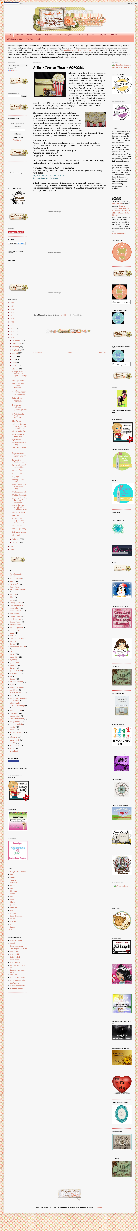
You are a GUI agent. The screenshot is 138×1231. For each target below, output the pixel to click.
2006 (13, 549)
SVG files (48, 34)
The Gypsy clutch (18, 512)
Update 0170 (17, 440)
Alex (12, 875)
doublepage (15, 630)
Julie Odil (13, 908)
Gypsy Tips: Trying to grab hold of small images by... (19, 507)
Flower (13, 644)
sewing (13, 727)
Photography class (19, 431)
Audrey (13, 880)
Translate (15, 70)
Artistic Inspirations (18, 590)
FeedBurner (17, 140)
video (12, 748)
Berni (12, 888)
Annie (12, 877)
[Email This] (71, 315)
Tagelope (15, 476)
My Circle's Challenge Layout (19, 461)
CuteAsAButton (16, 616)
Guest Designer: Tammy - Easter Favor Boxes (19, 455)
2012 (13, 331)
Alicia (12, 581)
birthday (13, 594)
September (16, 350)
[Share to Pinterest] (81, 315)
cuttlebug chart (16, 619)
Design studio (15, 622)
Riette (12, 919)
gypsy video (15, 662)
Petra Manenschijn (17, 980)
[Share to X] (76, 315)
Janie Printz (14, 952)
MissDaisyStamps (17, 693)
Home (9, 34)
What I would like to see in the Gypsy (19, 487)
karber (13, 679)
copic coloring (15, 608)
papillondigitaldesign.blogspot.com (78, 50)
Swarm (13, 743)
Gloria (12, 902)
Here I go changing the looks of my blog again (19, 500)
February (16, 539)
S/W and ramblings (17, 706)
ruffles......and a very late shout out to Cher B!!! (19, 520)
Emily (12, 899)
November (16, 344)
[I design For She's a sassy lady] (122, 442)
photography (15, 703)
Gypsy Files (102, 34)
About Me (19, 34)
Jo (11, 676)
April (14, 366)
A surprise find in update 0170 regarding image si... (19, 375)
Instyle (13, 668)
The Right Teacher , (19, 381)
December (16, 340)
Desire (12, 894)
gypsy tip (13, 660)
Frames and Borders (18, 647)
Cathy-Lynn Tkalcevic (18, 949)
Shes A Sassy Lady (17, 733)
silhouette (14, 737)
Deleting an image (19, 532)
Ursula (12, 927)
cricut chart (15, 614)
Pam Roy (13, 975)
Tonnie (12, 924)
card (12, 600)
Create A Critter (16, 611)
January (15, 542)
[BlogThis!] (74, 315)
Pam (12, 696)
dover (12, 633)
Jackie (12, 905)
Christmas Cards (16, 605)
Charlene (13, 891)
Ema (12, 897)
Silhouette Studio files (64, 34)
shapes (13, 730)
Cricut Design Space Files (85, 34)
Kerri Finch (14, 960)
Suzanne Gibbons (16, 989)
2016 (13, 319)
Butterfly (15, 515)
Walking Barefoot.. (19, 492)
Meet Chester (17, 473)
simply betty (15, 740)
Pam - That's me (16, 916)
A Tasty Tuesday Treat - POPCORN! (18, 416)
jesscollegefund (16, 674)
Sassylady (14, 713)
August (15, 353)
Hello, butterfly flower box (18, 435)
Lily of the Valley (16, 687)
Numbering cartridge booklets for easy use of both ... (19, 408)
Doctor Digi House (17, 627)
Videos (29, 34)
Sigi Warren (14, 983)
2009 (13, 546)
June (14, 359)
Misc (39, 39)
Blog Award (16, 421)
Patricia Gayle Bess (17, 977)
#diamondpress (16, 579)
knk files (114, 34)
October (15, 347)
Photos (38, 34)
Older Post (102, 353)
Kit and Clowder (16, 682)
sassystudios (15, 716)
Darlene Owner (16, 940)
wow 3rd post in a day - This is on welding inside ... (19, 393)
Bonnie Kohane (16, 943)
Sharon (13, 921)
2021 (13, 306)
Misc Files (29, 39)
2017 (13, 316)
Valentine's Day (16, 746)
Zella (10, 930)
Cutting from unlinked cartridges (17, 400)
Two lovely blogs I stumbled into (19, 466)
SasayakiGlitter (16, 710)
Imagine (13, 665)
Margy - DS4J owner (18, 872)
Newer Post (37, 353)
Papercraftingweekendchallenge (18, 699)
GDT (12, 651)
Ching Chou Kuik (16, 603)
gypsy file (14, 657)
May (14, 363)
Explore (13, 641)
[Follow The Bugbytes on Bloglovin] (17, 244)
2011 (13, 334)
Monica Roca (15, 963)
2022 (13, 303)
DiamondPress (16, 625)
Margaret (13, 913)
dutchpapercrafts (17, 638)
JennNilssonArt (16, 671)
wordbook (14, 751)
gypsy (12, 654)
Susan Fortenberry (17, 986)
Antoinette (14, 883)
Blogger (100, 1207)
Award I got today (19, 529)
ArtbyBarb (14, 584)
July (14, 356)
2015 (13, 322)
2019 (13, 312)
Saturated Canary (17, 719)
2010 (13, 338)
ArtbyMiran (15, 587)
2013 (13, 328)
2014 (13, 325)
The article (16, 535)
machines (14, 690)
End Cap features (18, 470)
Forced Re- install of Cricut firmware (18, 386)
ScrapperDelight (16, 724)
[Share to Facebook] (78, 315)
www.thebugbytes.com (121, 233)
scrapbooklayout (16, 721)
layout (12, 685)
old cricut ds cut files (14, 39)
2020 (13, 309)
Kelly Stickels (15, 957)
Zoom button (17, 526)
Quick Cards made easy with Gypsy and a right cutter (19, 426)
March (15, 369)
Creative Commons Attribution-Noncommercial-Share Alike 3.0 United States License (121, 210)
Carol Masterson (16, 946)
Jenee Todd (14, 954)
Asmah (12, 886)
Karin (12, 910)
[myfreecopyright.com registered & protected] (121, 67)
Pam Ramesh (117, 204)
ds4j (12, 636)
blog (12, 597)
